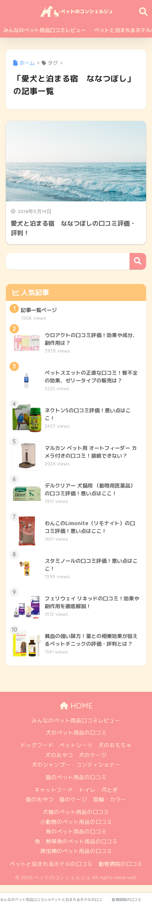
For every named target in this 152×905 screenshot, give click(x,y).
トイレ (87, 790)
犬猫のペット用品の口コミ (76, 812)
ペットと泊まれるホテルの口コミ (51, 864)
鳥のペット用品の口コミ (76, 831)
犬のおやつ (59, 755)
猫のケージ (73, 799)
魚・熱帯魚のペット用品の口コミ (76, 841)
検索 (137, 261)
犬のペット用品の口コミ (76, 732)
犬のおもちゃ (115, 745)
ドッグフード (36, 745)
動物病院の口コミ (121, 864)
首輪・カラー (109, 799)
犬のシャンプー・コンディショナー (76, 765)
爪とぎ (109, 790)
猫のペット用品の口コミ (76, 777)
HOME (80, 705)
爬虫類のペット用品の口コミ (76, 851)
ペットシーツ (76, 745)
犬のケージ (93, 755)
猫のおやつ (39, 799)
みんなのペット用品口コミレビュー (44, 30)
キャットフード (53, 790)
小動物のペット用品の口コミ (76, 822)
